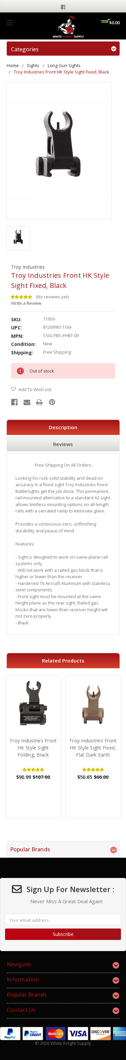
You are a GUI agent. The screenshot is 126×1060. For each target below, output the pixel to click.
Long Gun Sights (64, 65)
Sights (33, 65)
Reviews (63, 444)
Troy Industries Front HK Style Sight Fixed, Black (61, 72)
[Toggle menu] (9, 22)
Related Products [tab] (63, 660)
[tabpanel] (33, 747)
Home (13, 65)
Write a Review (26, 303)
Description (63, 427)
